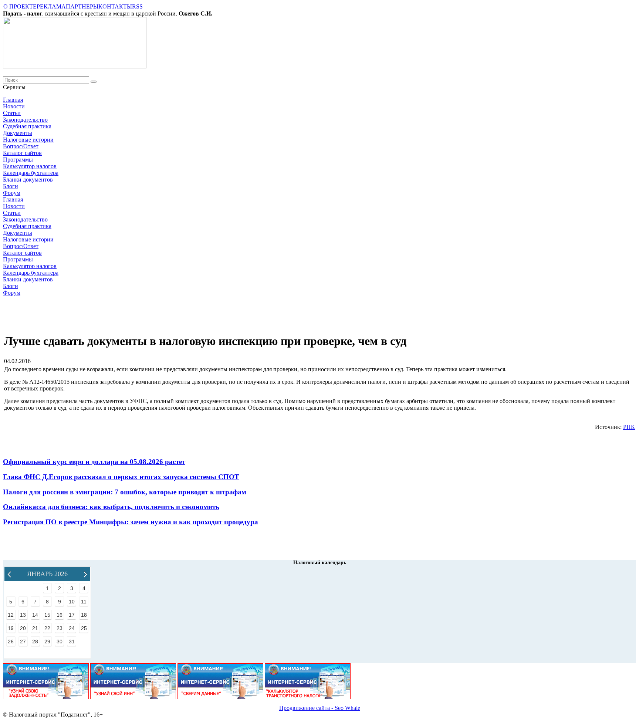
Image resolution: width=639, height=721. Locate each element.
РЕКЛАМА (51, 6)
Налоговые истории (28, 139)
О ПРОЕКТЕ (20, 6)
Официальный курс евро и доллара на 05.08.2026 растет (94, 462)
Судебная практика (27, 126)
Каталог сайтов (22, 153)
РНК (629, 427)
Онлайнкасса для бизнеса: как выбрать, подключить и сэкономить (111, 507)
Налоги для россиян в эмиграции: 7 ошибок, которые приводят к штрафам (124, 492)
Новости (14, 106)
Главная (13, 100)
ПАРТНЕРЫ (82, 6)
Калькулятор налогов (30, 166)
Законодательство (25, 119)
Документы (17, 133)
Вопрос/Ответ (20, 146)
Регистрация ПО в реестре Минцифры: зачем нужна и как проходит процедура (130, 522)
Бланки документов (28, 179)
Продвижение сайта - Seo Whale (319, 708)
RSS (137, 6)
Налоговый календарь (319, 562)
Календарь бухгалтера (30, 173)
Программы (18, 159)
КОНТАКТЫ (115, 6)
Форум (11, 193)
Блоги (10, 186)
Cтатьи (12, 113)
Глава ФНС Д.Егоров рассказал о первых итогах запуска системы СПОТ (121, 477)
